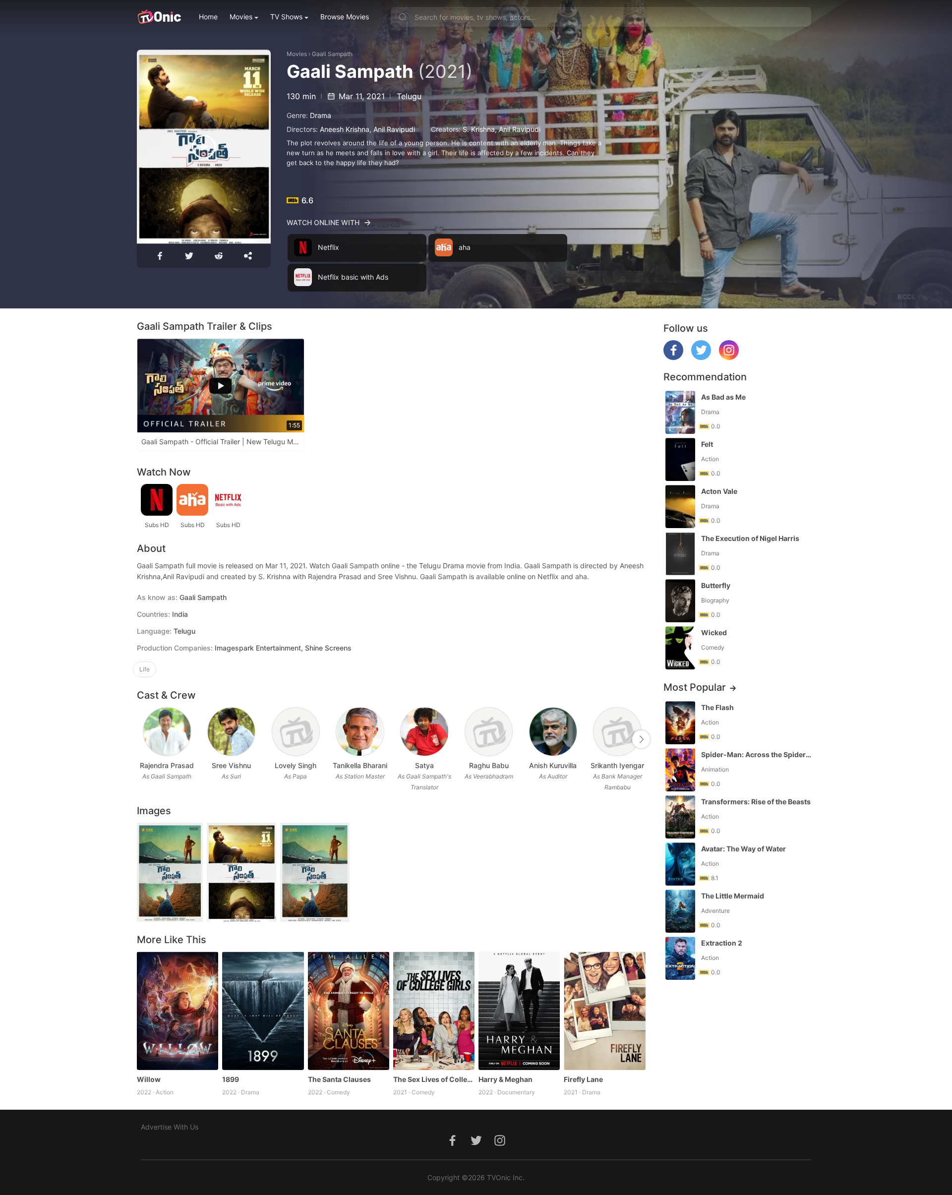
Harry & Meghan (505, 1079)
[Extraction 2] (680, 958)
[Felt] (680, 459)
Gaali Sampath (332, 54)
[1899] (262, 1011)
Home (208, 16)
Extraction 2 (721, 943)
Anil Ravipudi (394, 129)
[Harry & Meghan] (519, 1011)
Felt (707, 444)
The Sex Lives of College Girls (434, 1079)
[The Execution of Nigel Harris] (680, 553)
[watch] (204, 147)
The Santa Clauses (339, 1079)
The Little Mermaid (732, 896)
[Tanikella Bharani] (360, 731)
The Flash (717, 707)
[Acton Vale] (680, 506)
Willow (149, 1079)
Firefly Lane (583, 1079)
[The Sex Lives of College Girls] (434, 1011)
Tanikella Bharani (360, 765)
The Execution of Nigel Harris (750, 538)
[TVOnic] (159, 17)
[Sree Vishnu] (231, 731)
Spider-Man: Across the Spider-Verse (757, 754)
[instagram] (729, 357)
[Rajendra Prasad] (167, 731)
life (144, 669)
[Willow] (177, 1011)
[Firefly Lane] (604, 1011)
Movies (241, 16)
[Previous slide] (143, 739)
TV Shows (286, 16)
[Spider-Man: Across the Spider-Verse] (680, 769)
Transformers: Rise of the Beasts (756, 801)
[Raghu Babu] (489, 731)
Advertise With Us (169, 1127)
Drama (320, 115)
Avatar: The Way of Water (743, 848)
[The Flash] (680, 722)
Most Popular (694, 687)
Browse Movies (344, 16)
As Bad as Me (723, 397)
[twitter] (701, 357)
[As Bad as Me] (680, 412)
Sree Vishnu (231, 765)
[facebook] (673, 357)
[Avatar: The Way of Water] (680, 864)
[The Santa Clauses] (348, 1011)
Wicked (714, 632)
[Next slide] (641, 739)
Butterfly (715, 585)
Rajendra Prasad (167, 765)
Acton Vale (719, 491)
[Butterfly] (680, 600)
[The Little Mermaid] (680, 911)
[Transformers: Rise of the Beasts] (680, 816)
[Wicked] (680, 647)
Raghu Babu (489, 765)
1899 (230, 1079)
